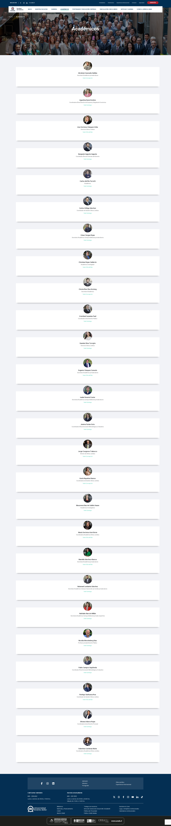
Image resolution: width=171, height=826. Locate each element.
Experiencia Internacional (123, 2)
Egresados (141, 2)
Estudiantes (102, 2)
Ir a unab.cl (32, 2)
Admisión (153, 2)
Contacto (134, 2)
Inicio (11, 17)
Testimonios (111, 2)
